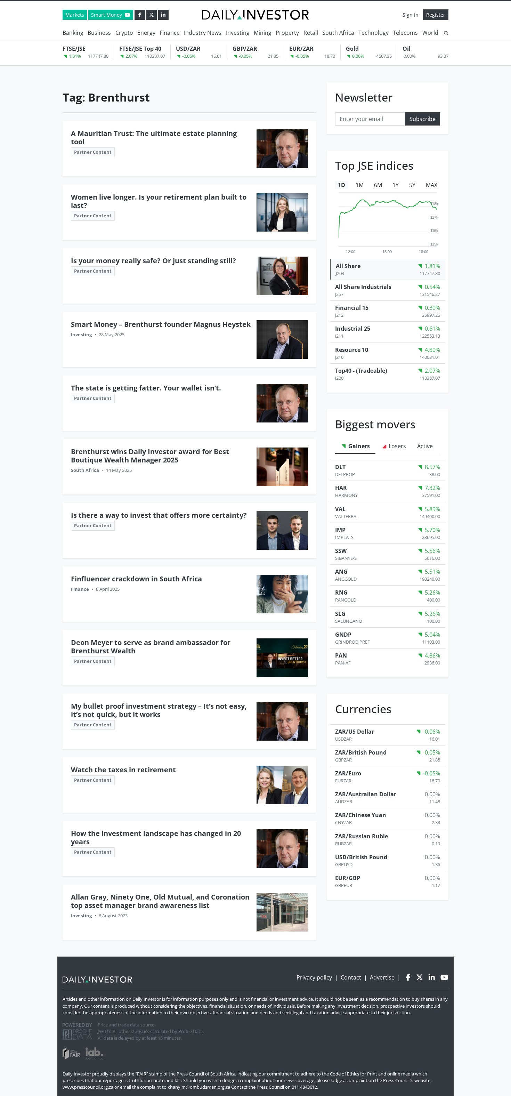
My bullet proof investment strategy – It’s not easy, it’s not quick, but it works (159, 710)
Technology (373, 33)
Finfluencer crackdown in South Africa (136, 578)
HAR (341, 488)
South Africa (338, 33)
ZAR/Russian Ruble (361, 836)
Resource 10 (351, 350)
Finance (170, 33)
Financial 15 (351, 308)
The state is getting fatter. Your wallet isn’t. (146, 388)
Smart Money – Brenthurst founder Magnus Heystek (161, 324)
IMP (340, 530)
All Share (348, 266)
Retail (310, 33)
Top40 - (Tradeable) (361, 370)
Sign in (411, 14)
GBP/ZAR (245, 49)
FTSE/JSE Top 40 (140, 49)
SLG (340, 614)
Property (287, 33)
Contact (351, 977)
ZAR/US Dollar (354, 731)
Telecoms (405, 33)
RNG (341, 592)
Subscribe (422, 119)
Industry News (202, 33)
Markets (74, 14)
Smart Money (107, 14)
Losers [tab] (396, 446)
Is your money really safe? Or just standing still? (153, 260)
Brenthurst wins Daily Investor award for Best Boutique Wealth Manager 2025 (150, 456)
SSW (341, 551)
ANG (341, 571)
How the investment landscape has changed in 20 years (156, 837)
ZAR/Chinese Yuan (360, 815)
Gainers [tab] (358, 446)
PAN (341, 655)
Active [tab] (425, 446)
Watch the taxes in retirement (123, 769)
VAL (340, 509)
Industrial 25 (352, 328)
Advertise (382, 977)
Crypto (124, 33)
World (430, 33)
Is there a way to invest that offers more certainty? (159, 515)
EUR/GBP (347, 878)
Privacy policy (314, 977)
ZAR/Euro (348, 773)
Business (99, 33)
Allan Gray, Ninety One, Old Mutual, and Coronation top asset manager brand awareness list (160, 901)
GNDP (343, 634)
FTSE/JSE (74, 49)
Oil (407, 49)
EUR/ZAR (301, 49)
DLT (340, 467)
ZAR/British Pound (361, 752)
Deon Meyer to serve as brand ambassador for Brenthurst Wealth (150, 646)
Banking (73, 33)
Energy (146, 33)
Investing (238, 33)
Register (435, 14)
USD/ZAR (188, 49)
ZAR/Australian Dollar (365, 794)
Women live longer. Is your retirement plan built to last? (158, 201)
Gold (352, 49)
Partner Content (93, 152)
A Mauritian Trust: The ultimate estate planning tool (154, 137)
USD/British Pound (361, 857)
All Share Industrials (363, 287)
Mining (262, 33)
